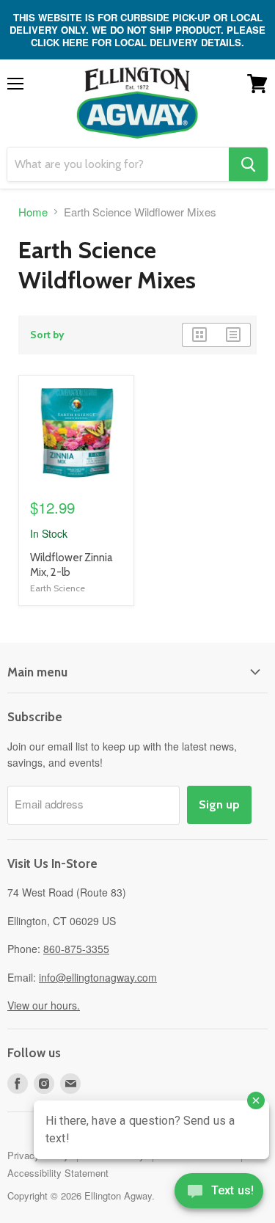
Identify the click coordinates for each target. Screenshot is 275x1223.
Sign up (219, 804)
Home (33, 211)
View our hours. (43, 1005)
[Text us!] (219, 1193)
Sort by (47, 334)
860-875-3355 (76, 948)
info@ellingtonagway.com (98, 977)
